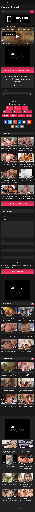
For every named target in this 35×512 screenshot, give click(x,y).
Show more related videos (17, 203)
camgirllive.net (11, 6)
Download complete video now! (18, 70)
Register (25, 2)
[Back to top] (30, 507)
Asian (10, 108)
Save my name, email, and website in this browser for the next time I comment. (17, 266)
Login (19, 2)
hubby (6, 115)
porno (22, 115)
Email (3, 247)
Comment (3, 219)
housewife (28, 111)
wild (30, 115)
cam (18, 108)
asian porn (8, 111)
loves (14, 115)
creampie (18, 111)
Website (3, 254)
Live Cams (20, 101)
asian (25, 108)
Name (3, 240)
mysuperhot (17, 508)
